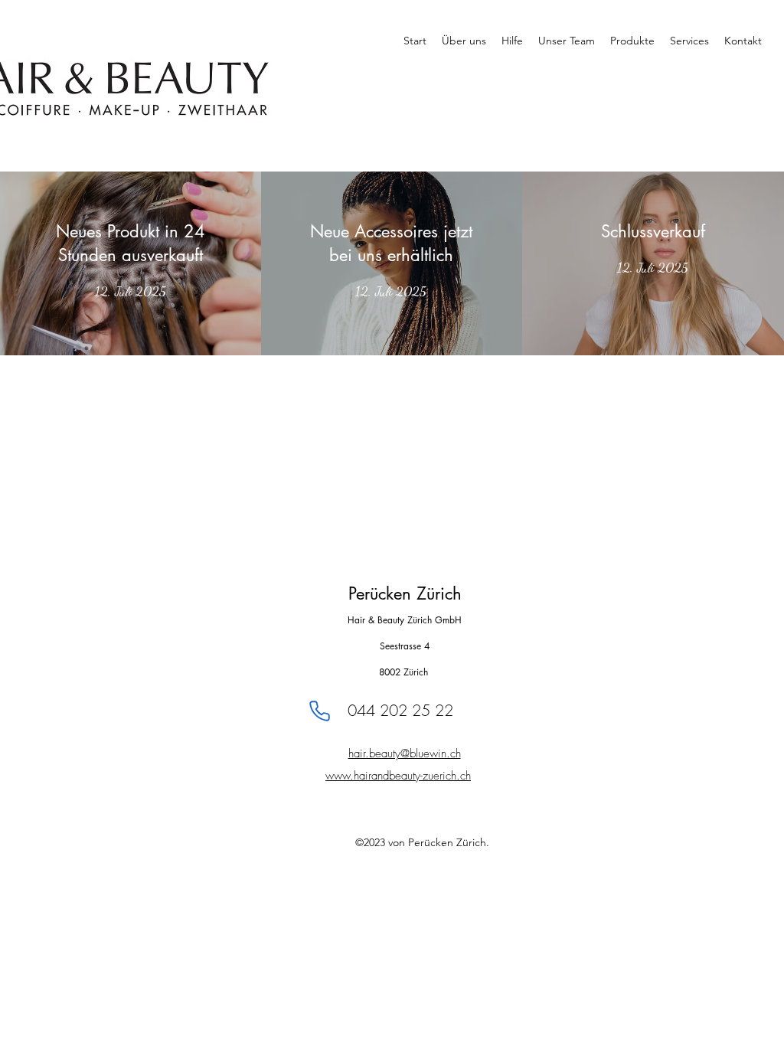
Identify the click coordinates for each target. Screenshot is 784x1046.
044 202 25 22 (400, 710)
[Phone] (319, 710)
